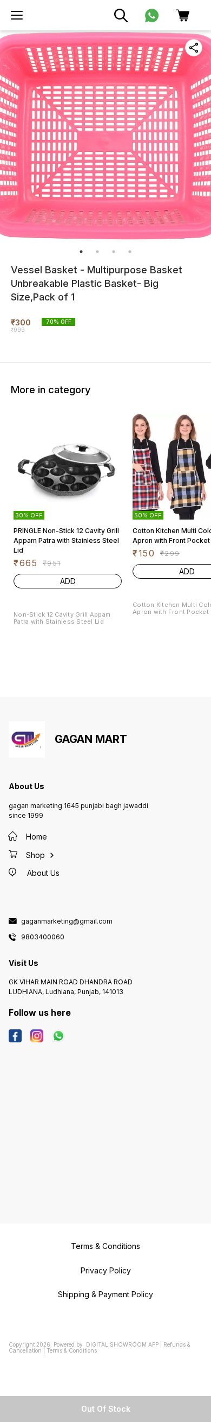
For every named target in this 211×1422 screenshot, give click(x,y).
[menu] (17, 15)
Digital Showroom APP (122, 1344)
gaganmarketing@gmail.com (67, 921)
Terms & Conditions (72, 1350)
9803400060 (42, 937)
